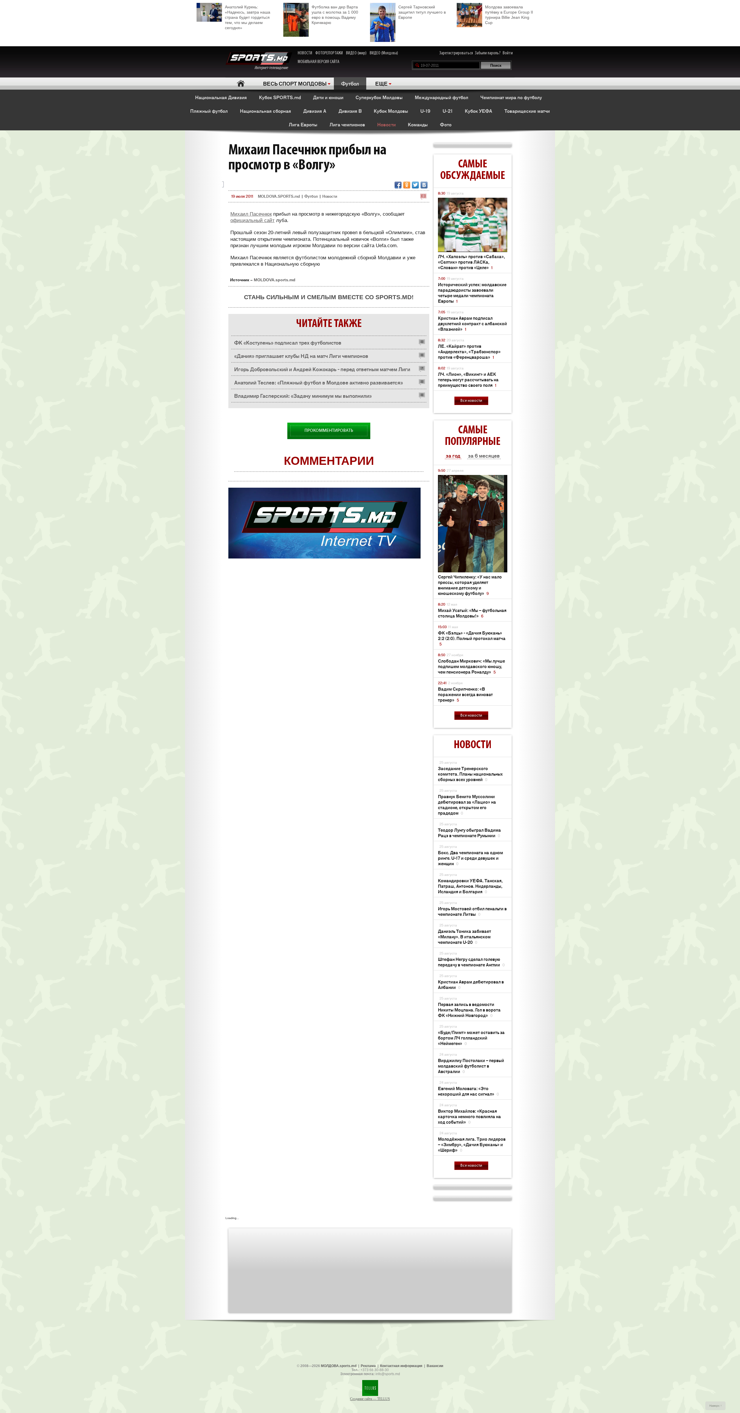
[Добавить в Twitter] (415, 185)
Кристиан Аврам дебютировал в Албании (471, 984)
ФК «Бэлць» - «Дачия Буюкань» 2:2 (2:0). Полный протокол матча (472, 638)
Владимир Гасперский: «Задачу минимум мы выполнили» (303, 395)
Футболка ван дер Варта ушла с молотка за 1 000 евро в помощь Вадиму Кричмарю (335, 15)
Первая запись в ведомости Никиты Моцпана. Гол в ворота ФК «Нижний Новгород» (469, 1009)
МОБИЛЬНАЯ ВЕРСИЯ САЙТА (318, 62)
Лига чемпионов (347, 124)
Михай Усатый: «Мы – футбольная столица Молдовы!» (472, 612)
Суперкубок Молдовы (379, 97)
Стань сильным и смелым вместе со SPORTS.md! (329, 297)
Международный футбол (441, 97)
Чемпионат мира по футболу (511, 97)
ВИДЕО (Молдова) (384, 53)
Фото (446, 124)
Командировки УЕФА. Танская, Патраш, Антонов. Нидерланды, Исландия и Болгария (470, 886)
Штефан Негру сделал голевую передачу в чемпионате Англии (471, 961)
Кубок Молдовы (391, 111)
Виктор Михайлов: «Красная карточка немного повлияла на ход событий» (469, 1116)
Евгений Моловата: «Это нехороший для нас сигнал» (468, 1090)
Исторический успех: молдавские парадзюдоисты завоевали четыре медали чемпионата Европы (472, 293)
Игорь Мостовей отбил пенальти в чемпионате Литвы (472, 911)
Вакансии (435, 1366)
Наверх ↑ (715, 1405)
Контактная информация (401, 1366)
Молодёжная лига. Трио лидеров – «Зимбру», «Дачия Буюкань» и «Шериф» (472, 1144)
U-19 (425, 111)
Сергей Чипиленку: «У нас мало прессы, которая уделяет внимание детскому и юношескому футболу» (470, 585)
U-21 (448, 111)
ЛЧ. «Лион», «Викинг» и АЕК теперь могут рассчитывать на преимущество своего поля (468, 379)
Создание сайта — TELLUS (370, 1399)
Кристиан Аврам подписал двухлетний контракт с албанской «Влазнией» (472, 323)
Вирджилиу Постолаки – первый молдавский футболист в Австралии (471, 1065)
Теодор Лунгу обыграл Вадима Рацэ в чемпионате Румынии (469, 832)
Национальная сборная (265, 111)
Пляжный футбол (209, 111)
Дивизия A (314, 111)
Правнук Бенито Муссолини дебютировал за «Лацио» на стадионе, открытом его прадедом (467, 804)
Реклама (368, 1366)
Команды (418, 124)
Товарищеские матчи (527, 111)
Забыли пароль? (488, 53)
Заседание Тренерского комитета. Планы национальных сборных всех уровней (470, 773)
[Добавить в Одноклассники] (406, 185)
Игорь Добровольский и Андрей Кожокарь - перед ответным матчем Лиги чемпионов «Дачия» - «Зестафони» (322, 370)
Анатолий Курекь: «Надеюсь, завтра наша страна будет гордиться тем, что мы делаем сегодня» (247, 17)
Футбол (350, 83)
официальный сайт (252, 220)
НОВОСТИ (305, 53)
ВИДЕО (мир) (356, 53)
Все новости (471, 401)
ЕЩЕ (381, 83)
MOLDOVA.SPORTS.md (279, 196)
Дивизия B (350, 111)
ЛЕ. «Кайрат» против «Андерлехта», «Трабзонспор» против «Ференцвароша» (469, 351)
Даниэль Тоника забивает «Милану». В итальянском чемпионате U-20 (464, 936)
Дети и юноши (328, 97)
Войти (508, 53)
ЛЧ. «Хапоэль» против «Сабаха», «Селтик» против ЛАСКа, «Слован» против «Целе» (471, 262)
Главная (240, 83)
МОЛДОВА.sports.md (338, 1366)
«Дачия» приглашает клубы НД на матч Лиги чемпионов (301, 355)
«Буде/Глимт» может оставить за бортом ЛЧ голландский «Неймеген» (471, 1037)
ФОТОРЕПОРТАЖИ (329, 53)
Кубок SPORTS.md (280, 97)
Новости (386, 124)
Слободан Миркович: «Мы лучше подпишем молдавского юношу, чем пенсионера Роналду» (471, 666)
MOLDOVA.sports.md (274, 280)
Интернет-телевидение (273, 68)
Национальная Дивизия (221, 97)
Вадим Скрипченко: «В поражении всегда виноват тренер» (465, 694)
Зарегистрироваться (456, 53)
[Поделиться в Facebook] (398, 185)
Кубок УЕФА (478, 111)
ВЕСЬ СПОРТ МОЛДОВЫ (295, 83)
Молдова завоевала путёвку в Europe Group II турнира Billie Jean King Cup (509, 15)
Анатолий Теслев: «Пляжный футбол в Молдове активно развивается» (318, 382)
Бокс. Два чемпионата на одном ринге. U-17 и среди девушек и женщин (470, 858)
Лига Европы (303, 124)
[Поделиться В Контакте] (424, 185)
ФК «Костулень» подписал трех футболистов (287, 342)
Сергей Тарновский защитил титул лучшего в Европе (422, 12)
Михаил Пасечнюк (251, 214)
